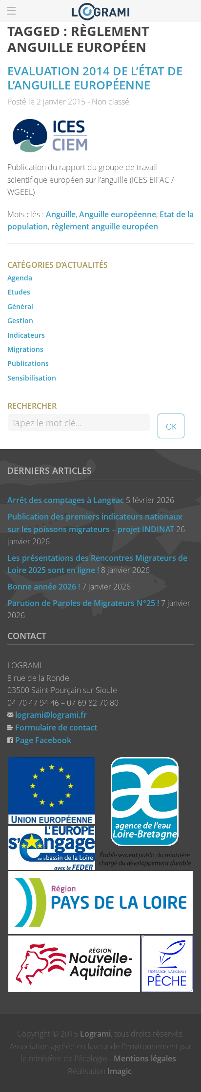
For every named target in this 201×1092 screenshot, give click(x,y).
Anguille (61, 214)
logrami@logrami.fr (51, 715)
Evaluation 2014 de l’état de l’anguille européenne (94, 78)
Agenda (19, 277)
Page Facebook (43, 740)
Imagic (119, 1071)
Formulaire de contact (56, 727)
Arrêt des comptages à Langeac (65, 500)
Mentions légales (145, 1058)
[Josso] (100, 10)
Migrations (25, 349)
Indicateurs (26, 335)
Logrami (95, 1033)
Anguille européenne (117, 214)
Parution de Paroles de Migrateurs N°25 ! (83, 603)
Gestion (20, 320)
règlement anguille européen (104, 226)
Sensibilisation (31, 377)
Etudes (18, 291)
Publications (28, 363)
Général (20, 306)
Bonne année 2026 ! (43, 586)
